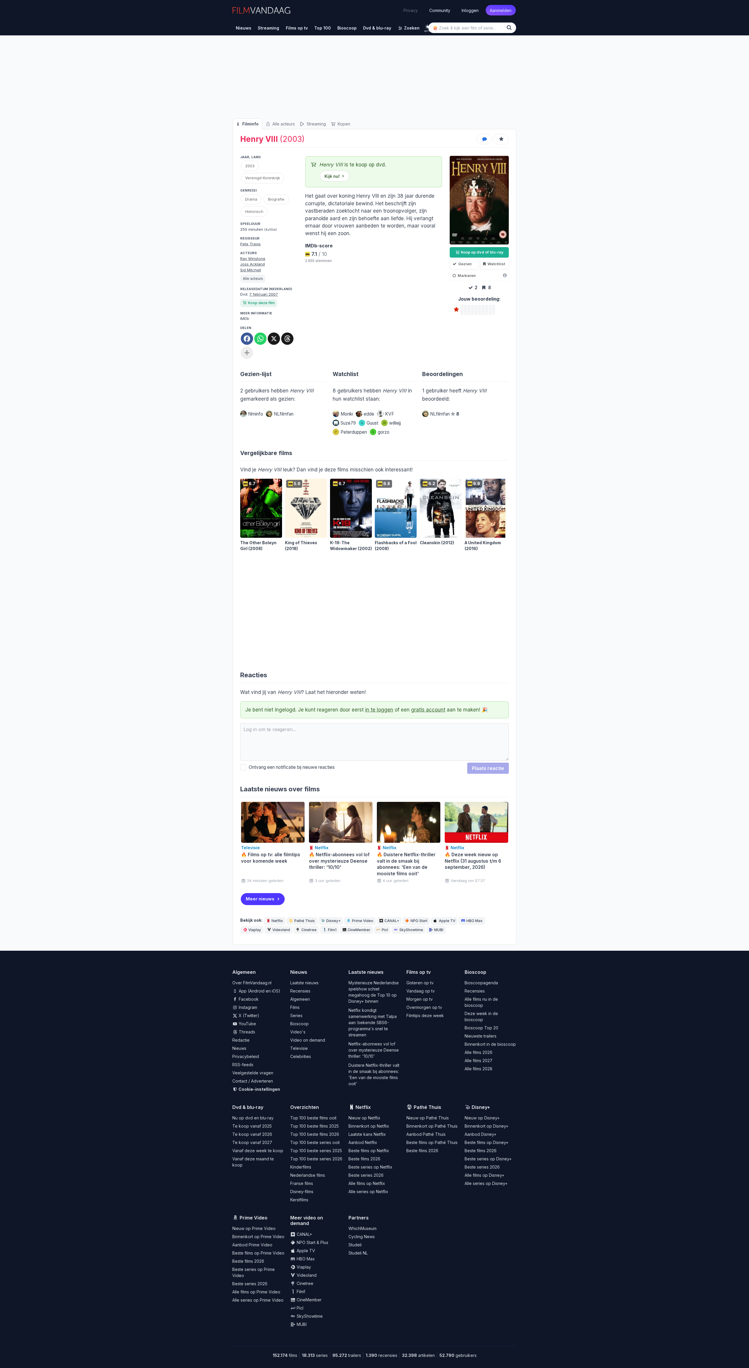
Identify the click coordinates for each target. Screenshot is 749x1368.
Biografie (276, 199)
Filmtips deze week (425, 1015)
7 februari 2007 (263, 294)
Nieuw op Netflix (364, 1117)
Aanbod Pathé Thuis (426, 1134)
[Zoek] (510, 28)
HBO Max (474, 921)
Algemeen (300, 999)
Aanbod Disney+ (481, 1134)
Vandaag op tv (420, 990)
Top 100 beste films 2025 (314, 1126)
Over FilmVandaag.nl (252, 982)
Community (439, 10)
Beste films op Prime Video (258, 1252)
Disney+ (333, 921)
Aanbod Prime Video (252, 1244)
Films (295, 1007)
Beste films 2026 (364, 1158)
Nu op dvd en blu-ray (253, 1117)
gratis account (428, 710)
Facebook (248, 999)
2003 (250, 165)
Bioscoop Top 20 (481, 1027)
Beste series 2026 (366, 1175)
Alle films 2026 (478, 1052)
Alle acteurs (283, 123)
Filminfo (250, 123)
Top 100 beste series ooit (315, 1142)
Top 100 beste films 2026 (314, 1134)
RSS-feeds (242, 1064)
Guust (369, 423)
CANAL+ (391, 921)
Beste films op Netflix (368, 1150)
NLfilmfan (283, 414)
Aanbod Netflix (362, 1142)
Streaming (315, 123)
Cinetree (309, 930)
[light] (427, 26)
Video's (297, 1031)
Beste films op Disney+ (487, 1142)
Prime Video (362, 921)
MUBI (438, 930)
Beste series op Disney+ (488, 1158)
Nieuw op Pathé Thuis (427, 1117)
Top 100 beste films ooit (313, 1117)
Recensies (300, 990)
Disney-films (301, 1191)
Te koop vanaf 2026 (252, 1134)
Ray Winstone (252, 258)
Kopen (343, 123)
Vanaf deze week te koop (257, 1150)
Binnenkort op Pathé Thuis (432, 1126)
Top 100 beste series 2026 (316, 1158)
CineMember (359, 930)
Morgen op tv (419, 999)
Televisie (299, 1048)
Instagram (247, 1007)
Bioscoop (299, 1023)
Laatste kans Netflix (367, 1134)
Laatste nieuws (304, 982)
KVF (389, 414)
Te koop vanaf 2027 (252, 1142)
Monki (347, 414)
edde (369, 414)
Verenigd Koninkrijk (262, 177)
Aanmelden (500, 10)
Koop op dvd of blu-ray (482, 252)
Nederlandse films (307, 1175)
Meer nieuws (260, 899)
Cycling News (361, 1236)
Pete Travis (250, 244)
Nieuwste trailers (481, 1035)
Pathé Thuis (304, 921)
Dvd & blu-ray (247, 1107)
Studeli (355, 1244)
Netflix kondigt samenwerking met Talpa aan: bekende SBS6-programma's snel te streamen (372, 1022)
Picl (385, 930)
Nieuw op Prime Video (254, 1228)
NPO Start (418, 921)
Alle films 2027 (478, 1060)
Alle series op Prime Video (258, 1300)
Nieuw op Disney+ (482, 1117)
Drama (251, 199)
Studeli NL (358, 1252)
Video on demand (307, 1040)
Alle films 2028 (478, 1068)
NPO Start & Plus (312, 1242)
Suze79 (348, 423)
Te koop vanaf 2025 (252, 1126)
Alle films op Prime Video (256, 1291)
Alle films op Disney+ (484, 1175)
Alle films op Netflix (366, 1183)
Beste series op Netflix (370, 1166)
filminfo (255, 414)
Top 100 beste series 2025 (316, 1150)
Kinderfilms (300, 1166)
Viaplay (254, 930)
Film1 (332, 930)
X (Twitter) (248, 1015)
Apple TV (447, 921)
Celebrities (300, 1056)
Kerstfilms (299, 1199)
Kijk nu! (332, 176)
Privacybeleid (245, 1056)
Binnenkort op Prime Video (258, 1236)
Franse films (301, 1183)
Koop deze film (261, 303)
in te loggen (379, 710)
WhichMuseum (362, 1228)
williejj (392, 423)
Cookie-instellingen (259, 1089)
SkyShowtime (411, 930)
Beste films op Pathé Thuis (432, 1142)
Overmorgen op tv (424, 1007)
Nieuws (239, 1048)
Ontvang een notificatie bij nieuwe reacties (290, 767)
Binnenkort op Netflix (368, 1126)
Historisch (254, 211)
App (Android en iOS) (259, 990)
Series (296, 1015)
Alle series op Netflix (368, 1191)
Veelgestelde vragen (252, 1072)
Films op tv (418, 972)
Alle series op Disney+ (486, 1183)
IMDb (244, 318)
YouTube (247, 1023)
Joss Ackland (252, 264)
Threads (246, 1031)
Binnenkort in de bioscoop (490, 1044)
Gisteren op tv (420, 982)
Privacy (410, 10)
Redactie (241, 1040)
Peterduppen (351, 432)
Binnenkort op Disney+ (487, 1126)
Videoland (281, 930)
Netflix (277, 921)
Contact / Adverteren (252, 1080)
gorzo (380, 432)
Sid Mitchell (250, 270)
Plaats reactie (488, 768)
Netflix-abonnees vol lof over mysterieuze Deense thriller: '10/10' (373, 1050)
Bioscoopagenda (481, 982)
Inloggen (470, 10)
